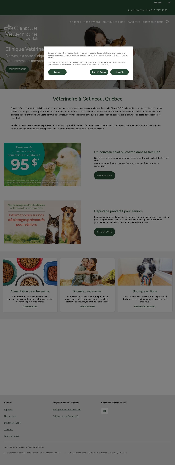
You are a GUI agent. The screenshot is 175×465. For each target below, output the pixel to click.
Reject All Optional (99, 72)
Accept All (120, 72)
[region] (88, 63)
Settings (57, 72)
